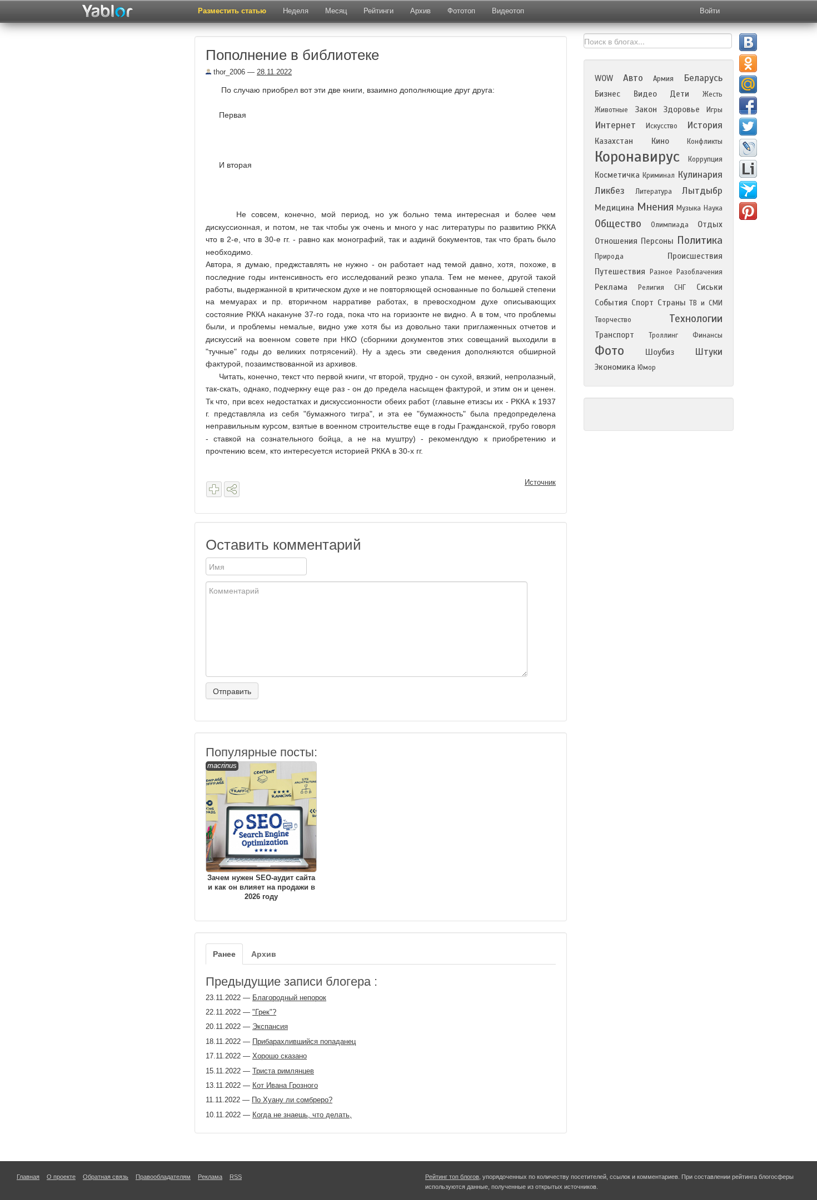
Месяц (336, 11)
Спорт (642, 303)
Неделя (295, 11)
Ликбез (610, 191)
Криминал (658, 175)
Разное (661, 272)
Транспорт (614, 335)
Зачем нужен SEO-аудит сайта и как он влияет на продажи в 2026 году (261, 831)
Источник (540, 482)
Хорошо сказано (279, 1056)
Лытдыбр (702, 191)
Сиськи (709, 287)
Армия (663, 78)
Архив (420, 11)
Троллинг (663, 335)
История (705, 125)
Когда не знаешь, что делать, (302, 1115)
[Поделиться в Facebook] (748, 105)
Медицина (614, 208)
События (611, 303)
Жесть (713, 94)
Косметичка (617, 175)
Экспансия (270, 1026)
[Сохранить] (214, 489)
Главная (28, 1176)
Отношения (616, 241)
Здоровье (681, 109)
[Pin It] (748, 211)
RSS (236, 1176)
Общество (618, 223)
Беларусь (703, 78)
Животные (611, 110)
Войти (710, 11)
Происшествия (695, 256)
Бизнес (607, 94)
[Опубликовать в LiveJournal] (748, 148)
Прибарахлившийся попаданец (304, 1041)
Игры (714, 110)
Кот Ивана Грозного (285, 1085)
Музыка (688, 208)
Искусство (661, 126)
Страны (671, 303)
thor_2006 (228, 72)
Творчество (613, 319)
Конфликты (705, 141)
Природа (609, 256)
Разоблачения (699, 272)
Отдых (710, 224)
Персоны (657, 241)
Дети (679, 94)
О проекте (61, 1176)
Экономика (615, 367)
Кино (660, 141)
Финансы (708, 335)
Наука (713, 208)
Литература (653, 191)
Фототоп (461, 11)
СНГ (680, 287)
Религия (651, 287)
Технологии (696, 318)
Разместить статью (232, 11)
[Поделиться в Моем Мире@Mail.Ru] (748, 84)
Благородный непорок (289, 997)
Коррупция (705, 159)
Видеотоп (508, 11)
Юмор (646, 367)
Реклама (611, 287)
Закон (646, 109)
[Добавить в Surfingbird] (748, 190)
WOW (604, 78)
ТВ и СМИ (706, 303)
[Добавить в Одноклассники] (748, 63)
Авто (633, 78)
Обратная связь (105, 1176)
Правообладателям (163, 1176)
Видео (645, 94)
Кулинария (700, 174)
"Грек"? (264, 1012)
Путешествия (620, 272)
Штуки (709, 352)
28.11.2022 (274, 72)
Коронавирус (637, 156)
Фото (609, 351)
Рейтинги (378, 11)
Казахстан (614, 141)
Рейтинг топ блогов (452, 1176)
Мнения (655, 206)
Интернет (615, 125)
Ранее (224, 954)
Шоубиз (659, 352)
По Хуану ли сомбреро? (292, 1100)
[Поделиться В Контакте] (748, 42)
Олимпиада (670, 224)
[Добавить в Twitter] (748, 126)
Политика (700, 240)
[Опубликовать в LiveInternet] (748, 169)
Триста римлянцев (283, 1071)
